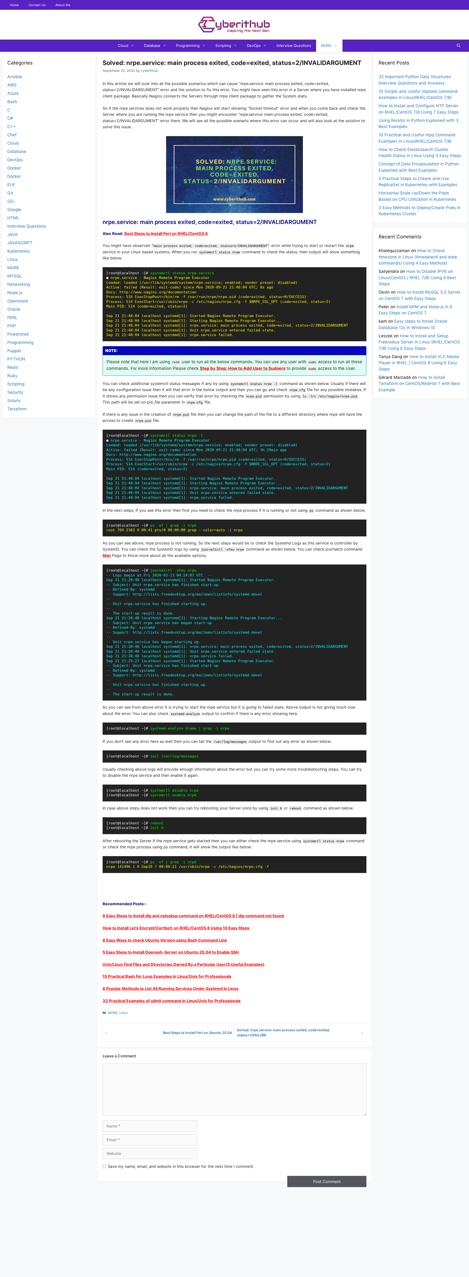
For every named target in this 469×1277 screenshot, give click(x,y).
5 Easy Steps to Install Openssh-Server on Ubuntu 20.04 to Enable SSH (171, 952)
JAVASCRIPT (19, 242)
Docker (14, 168)
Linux (123, 1013)
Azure (13, 93)
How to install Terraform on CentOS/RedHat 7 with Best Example (419, 383)
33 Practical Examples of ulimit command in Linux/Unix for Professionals (172, 1000)
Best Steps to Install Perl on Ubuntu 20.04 (197, 1033)
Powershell (18, 334)
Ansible (14, 76)
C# (10, 118)
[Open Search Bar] (458, 46)
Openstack (17, 300)
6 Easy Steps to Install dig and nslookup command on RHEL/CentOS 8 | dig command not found (193, 915)
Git (10, 193)
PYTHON (16, 359)
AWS (12, 85)
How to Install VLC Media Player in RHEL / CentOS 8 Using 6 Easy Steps (419, 362)
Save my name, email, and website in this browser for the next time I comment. (181, 1166)
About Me (63, 5)
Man (107, 555)
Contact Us (37, 5)
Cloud (123, 45)
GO (10, 201)
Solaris (14, 400)
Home (14, 5)
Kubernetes (18, 251)
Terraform (17, 408)
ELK (11, 184)
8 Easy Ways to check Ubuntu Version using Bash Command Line (165, 940)
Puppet (14, 350)
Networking (18, 284)
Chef (12, 134)
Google (14, 209)
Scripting (223, 45)
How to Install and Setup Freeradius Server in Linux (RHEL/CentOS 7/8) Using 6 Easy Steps (419, 342)
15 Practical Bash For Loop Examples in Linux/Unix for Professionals (167, 976)
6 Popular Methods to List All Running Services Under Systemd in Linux (170, 988)
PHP (11, 325)
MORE (326, 45)
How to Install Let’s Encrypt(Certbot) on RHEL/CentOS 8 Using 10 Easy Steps (176, 928)
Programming (188, 45)
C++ (11, 126)
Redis (12, 367)
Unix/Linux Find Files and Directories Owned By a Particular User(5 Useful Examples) (184, 964)
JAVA (12, 234)
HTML (13, 217)
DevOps (254, 45)
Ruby (12, 375)
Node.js (14, 292)
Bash (12, 101)
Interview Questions (294, 45)
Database (152, 45)
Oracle (13, 309)
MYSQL (14, 276)
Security (15, 392)
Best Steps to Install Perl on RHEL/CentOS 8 (166, 233)
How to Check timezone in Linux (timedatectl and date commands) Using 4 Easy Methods (418, 257)
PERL (12, 317)
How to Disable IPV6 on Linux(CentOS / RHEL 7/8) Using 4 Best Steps (417, 277)
